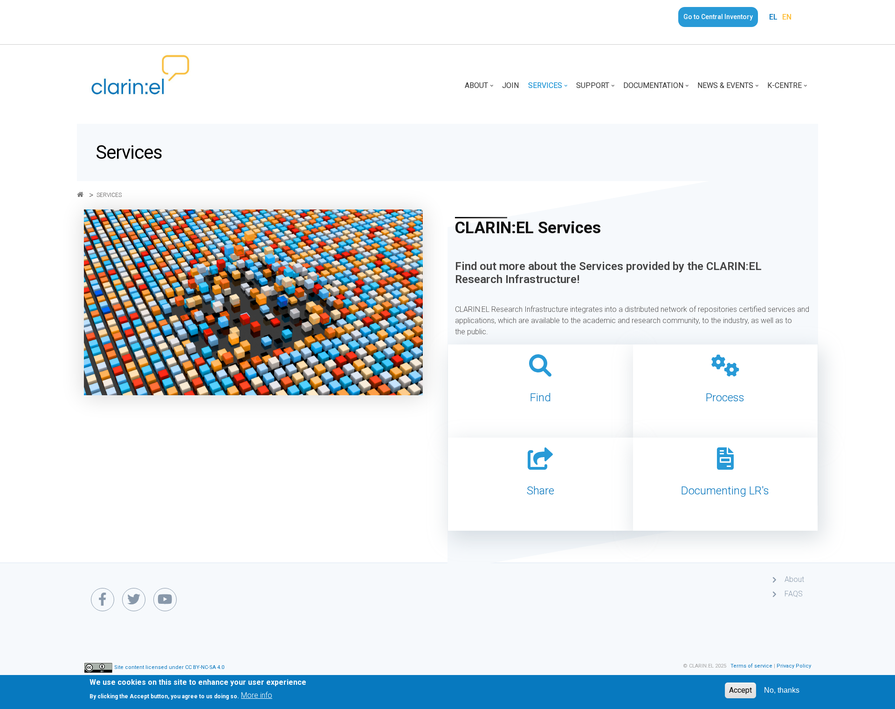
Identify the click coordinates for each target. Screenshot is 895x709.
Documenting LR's (725, 490)
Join (510, 85)
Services (548, 88)
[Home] (140, 74)
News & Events (728, 88)
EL (773, 17)
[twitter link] (133, 599)
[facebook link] (102, 599)
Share (540, 490)
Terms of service (751, 666)
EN (787, 17)
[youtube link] (165, 599)
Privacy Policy (794, 666)
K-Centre (788, 88)
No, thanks (781, 690)
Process (725, 397)
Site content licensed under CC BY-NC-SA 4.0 (169, 667)
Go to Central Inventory (718, 16)
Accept (740, 690)
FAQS (794, 593)
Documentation (656, 88)
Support (596, 88)
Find (540, 397)
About (480, 88)
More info (256, 695)
